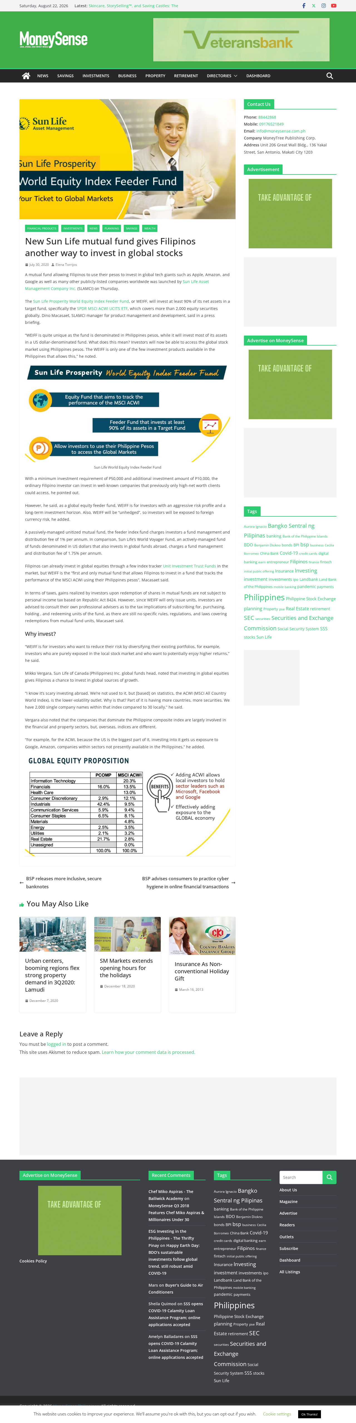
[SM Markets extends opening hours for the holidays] (127, 921)
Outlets (287, 1236)
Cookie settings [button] (277, 1414)
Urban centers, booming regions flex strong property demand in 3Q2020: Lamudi (52, 975)
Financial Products (41, 228)
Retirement (186, 75)
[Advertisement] (290, 292)
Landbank (309, 579)
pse (282, 609)
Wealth (149, 228)
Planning (112, 228)
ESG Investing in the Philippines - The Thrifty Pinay (171, 1238)
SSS (324, 629)
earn (262, 562)
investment (256, 579)
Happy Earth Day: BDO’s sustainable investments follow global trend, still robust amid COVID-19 (174, 1259)
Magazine (289, 1201)
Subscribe (289, 1248)
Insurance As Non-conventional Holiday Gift (202, 971)
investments (280, 579)
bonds (287, 544)
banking (273, 536)
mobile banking (285, 587)
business (317, 545)
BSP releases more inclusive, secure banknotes (64, 883)
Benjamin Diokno (267, 545)
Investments (96, 75)
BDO (248, 544)
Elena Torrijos (66, 264)
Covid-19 (289, 553)
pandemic (306, 586)
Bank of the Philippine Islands (305, 536)
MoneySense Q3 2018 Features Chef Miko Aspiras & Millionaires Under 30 (176, 1212)
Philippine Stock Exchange (311, 598)
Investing (306, 570)
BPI (296, 544)
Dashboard (258, 75)
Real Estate (297, 609)
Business (127, 75)
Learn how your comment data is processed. (148, 1052)
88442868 (267, 117)
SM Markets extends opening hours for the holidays (126, 968)
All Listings (290, 1271)
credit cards (308, 553)
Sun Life (264, 637)
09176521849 (271, 124)
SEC (249, 618)
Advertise (288, 1213)
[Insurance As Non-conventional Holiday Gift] (202, 921)
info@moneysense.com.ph (281, 131)
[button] (234, 76)
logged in (56, 1044)
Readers (287, 1224)
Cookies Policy (33, 1261)
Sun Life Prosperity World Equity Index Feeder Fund (81, 301)
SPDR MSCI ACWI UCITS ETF (102, 308)
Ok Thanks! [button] (309, 1414)
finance (314, 562)
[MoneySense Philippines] (26, 75)
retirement (320, 608)
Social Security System (298, 628)
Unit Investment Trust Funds (189, 566)
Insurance (284, 571)
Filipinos (299, 561)
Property (155, 75)
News (42, 75)
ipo (295, 579)
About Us (288, 1189)
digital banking (245, 1240)
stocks (249, 637)
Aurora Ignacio (255, 526)
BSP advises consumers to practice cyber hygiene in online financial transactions (185, 883)
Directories (219, 75)
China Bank (269, 553)
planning (253, 609)
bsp (304, 544)
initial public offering (259, 571)
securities (262, 618)
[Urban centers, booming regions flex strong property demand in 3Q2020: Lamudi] (52, 921)
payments (325, 586)
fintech (326, 561)
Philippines (264, 597)
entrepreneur (278, 561)
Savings (65, 75)
